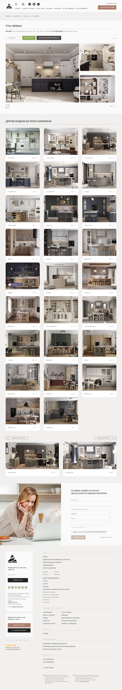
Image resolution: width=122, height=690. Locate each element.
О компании (47, 612)
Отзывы (45, 633)
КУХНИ (45, 557)
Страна (74, 514)
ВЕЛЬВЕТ (10, 292)
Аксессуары (46, 602)
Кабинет (45, 574)
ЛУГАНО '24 (87, 292)
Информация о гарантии (70, 618)
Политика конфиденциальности (55, 643)
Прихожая (57, 574)
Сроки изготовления (68, 620)
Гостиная (45, 572)
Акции (45, 618)
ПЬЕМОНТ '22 (88, 225)
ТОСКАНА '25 (49, 427)
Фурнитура (46, 599)
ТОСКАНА (10, 360)
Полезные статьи (49, 623)
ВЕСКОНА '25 (11, 393)
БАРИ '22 (10, 259)
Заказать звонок (20, 630)
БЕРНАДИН (49, 360)
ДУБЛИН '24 (11, 326)
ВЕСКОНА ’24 (87, 393)
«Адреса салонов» (85, 681)
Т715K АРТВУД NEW (51, 326)
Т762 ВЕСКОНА (50, 191)
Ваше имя (74, 500)
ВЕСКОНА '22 (87, 259)
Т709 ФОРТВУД (12, 225)
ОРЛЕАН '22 (49, 225)
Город (73, 518)
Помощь (64, 615)
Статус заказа (40, 8)
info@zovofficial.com (17, 607)
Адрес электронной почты (79, 509)
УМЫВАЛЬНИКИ (48, 565)
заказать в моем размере (48, 38)
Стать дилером (69, 8)
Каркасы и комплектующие (51, 594)
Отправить (77, 537)
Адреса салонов (28, 8)
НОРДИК (86, 191)
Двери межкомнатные (51, 578)
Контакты (50, 8)
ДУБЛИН (48, 259)
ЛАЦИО (86, 360)
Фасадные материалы (49, 592)
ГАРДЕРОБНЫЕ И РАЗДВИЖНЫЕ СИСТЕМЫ (56, 559)
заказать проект (106, 7)
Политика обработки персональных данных (59, 646)
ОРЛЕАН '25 (49, 393)
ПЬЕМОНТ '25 (11, 427)
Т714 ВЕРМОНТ (12, 191)
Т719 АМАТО (11, 158)
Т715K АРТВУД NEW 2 (90, 326)
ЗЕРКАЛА (46, 586)
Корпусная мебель (49, 568)
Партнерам (57, 8)
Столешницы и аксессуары (50, 597)
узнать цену (29, 38)
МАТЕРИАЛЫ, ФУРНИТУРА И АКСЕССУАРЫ (56, 589)
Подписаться (18, 580)
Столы (45, 581)
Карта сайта (49, 667)
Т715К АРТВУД (50, 158)
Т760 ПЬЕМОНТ (88, 158)
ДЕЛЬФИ (48, 292)
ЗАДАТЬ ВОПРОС (19, 625)
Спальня (56, 572)
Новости (46, 620)
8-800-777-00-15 (13, 602)
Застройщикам (82, 8)
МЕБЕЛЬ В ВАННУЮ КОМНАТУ (52, 562)
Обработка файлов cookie (52, 649)
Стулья (45, 583)
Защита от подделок (69, 623)
